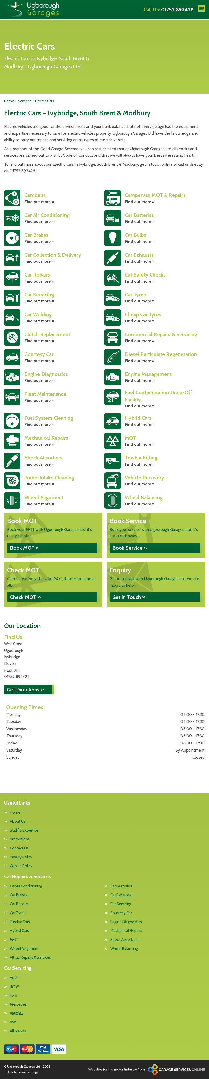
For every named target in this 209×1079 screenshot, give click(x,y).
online (167, 164)
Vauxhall (16, 1013)
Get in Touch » (128, 597)
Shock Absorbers (124, 940)
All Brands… (19, 1031)
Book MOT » (24, 548)
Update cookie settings (22, 1072)
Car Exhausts (121, 895)
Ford (13, 995)
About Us (17, 821)
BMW (14, 987)
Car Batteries (121, 886)
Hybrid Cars (19, 931)
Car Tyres (17, 913)
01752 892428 (168, 10)
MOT (14, 940)
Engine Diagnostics (126, 922)
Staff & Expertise (24, 830)
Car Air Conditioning (26, 886)
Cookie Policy (21, 866)
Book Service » (129, 548)
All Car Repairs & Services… (31, 957)
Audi (13, 978)
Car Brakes (18, 895)
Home (15, 812)
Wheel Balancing (124, 949)
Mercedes (18, 1004)
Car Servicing (120, 904)
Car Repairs (19, 904)
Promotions (20, 839)
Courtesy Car (121, 913)
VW (13, 1022)
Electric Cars (20, 922)
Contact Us (19, 848)
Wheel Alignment (24, 949)
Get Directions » (25, 690)
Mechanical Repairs (126, 931)
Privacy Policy (21, 857)
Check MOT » (25, 597)
